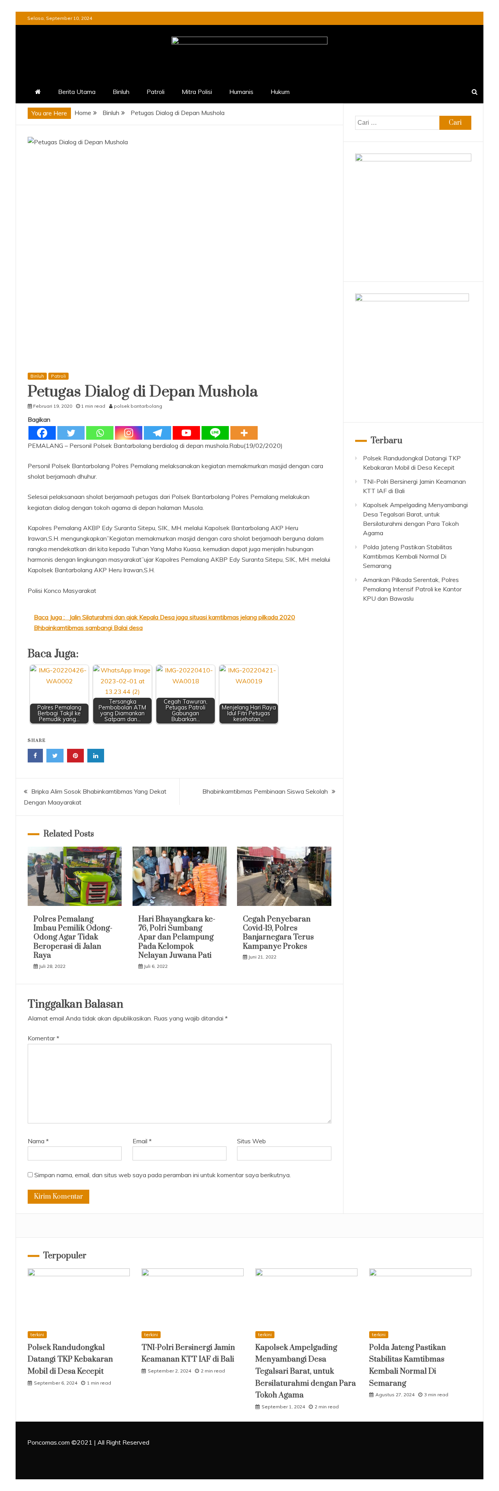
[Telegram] (157, 433)
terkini (37, 1334)
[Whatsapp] (99, 433)
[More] (244, 433)
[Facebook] (42, 433)
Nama (38, 1141)
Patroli (156, 92)
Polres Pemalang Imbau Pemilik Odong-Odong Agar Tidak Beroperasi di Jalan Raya (73, 937)
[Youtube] (186, 433)
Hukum (280, 92)
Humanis (241, 92)
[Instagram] (128, 433)
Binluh (121, 92)
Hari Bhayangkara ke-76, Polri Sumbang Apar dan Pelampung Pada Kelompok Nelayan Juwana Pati (176, 937)
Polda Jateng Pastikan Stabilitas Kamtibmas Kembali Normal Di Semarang (407, 556)
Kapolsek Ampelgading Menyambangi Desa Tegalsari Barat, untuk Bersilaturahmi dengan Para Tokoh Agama (305, 1371)
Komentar (43, 1038)
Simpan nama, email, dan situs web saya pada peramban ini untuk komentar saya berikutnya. (162, 1175)
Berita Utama (77, 92)
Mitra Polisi (197, 92)
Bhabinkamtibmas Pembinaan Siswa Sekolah (265, 791)
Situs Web (251, 1141)
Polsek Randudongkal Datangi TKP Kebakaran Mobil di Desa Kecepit (70, 1359)
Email (142, 1141)
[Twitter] (71, 433)
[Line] (215, 433)
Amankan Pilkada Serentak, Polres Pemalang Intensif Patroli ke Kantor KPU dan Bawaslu (412, 589)
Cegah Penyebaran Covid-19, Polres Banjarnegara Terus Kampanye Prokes (278, 933)
